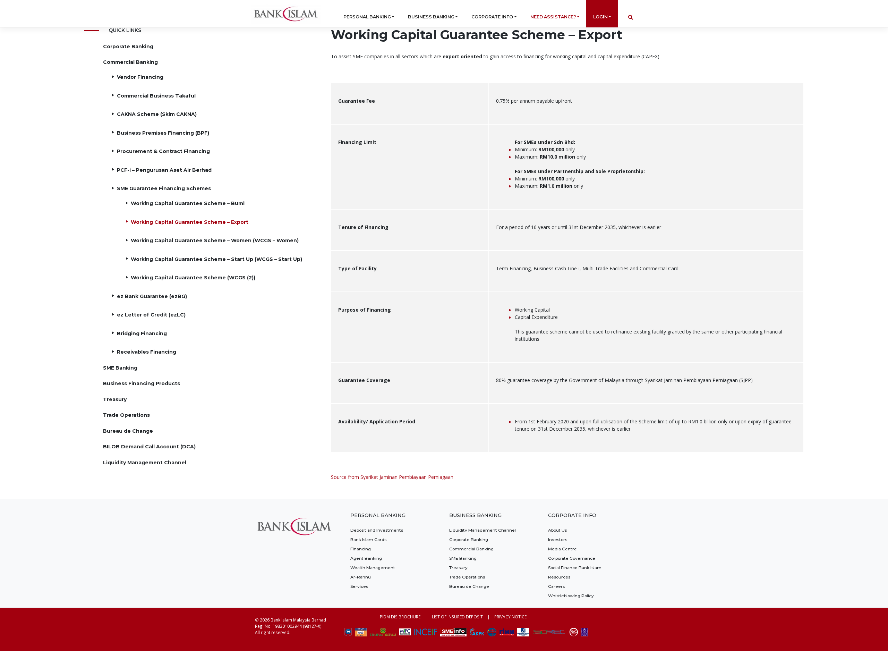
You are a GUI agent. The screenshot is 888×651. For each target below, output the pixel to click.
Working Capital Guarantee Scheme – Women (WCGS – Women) (215, 240)
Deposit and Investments (376, 530)
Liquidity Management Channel (144, 462)
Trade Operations (126, 415)
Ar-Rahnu (360, 577)
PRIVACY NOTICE (510, 616)
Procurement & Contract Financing (163, 151)
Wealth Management (372, 567)
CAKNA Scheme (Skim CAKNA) (157, 114)
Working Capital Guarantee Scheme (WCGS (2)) (193, 277)
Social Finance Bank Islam (574, 567)
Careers (556, 586)
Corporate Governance (571, 558)
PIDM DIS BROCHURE (400, 616)
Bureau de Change (128, 431)
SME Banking (120, 368)
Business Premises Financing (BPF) (163, 133)
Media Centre (562, 548)
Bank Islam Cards (368, 539)
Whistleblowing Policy (571, 595)
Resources (559, 577)
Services (359, 586)
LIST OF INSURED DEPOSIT (457, 616)
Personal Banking (367, 16)
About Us (557, 530)
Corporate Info (492, 16)
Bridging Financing (142, 333)
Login (600, 16)
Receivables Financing (146, 352)
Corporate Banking (128, 46)
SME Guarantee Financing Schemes (164, 188)
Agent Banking (366, 558)
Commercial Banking (130, 62)
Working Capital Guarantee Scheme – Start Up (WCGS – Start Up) (216, 259)
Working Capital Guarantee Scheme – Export (189, 222)
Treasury (115, 399)
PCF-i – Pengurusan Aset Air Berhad (164, 170)
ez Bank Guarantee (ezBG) (152, 296)
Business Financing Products (141, 383)
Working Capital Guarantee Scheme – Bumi (188, 203)
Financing (360, 548)
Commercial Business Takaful (156, 96)
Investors (557, 539)
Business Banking (431, 16)
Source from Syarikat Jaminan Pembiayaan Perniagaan (392, 477)
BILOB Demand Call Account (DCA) (149, 446)
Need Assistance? (553, 16)
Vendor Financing (140, 77)
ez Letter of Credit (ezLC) (151, 315)
